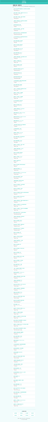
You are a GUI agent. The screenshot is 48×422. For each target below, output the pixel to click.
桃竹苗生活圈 (24, 2)
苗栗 (25, 3)
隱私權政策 (26, 419)
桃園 (22, 3)
